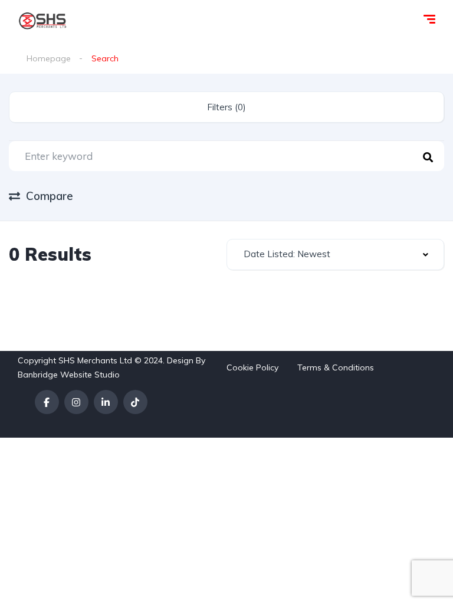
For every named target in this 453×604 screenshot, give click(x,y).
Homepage (49, 58)
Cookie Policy (252, 367)
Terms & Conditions (335, 367)
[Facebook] (47, 402)
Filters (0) (226, 107)
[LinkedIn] (106, 402)
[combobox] (335, 254)
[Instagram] (76, 402)
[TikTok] (135, 402)
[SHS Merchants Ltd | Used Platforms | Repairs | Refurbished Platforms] (42, 20)
